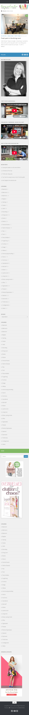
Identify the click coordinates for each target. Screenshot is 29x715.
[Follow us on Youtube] (25, 54)
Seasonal (4, 295)
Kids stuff (4, 266)
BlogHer (4, 199)
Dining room (10, 36)
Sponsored (4, 298)
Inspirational (5, 263)
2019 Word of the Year (7, 170)
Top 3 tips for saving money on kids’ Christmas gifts (13, 177)
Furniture (4, 244)
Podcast (4, 289)
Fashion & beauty (6, 227)
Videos (3, 308)
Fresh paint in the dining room (11, 38)
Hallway (4, 250)
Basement (4, 189)
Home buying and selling (7, 253)
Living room (4, 276)
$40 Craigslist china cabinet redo (9, 180)
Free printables (5, 237)
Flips (3, 231)
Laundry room (5, 273)
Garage (3, 247)
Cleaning (4, 202)
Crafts (3, 208)
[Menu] (27, 1)
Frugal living (5, 240)
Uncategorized (5, 305)
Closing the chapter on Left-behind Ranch (11, 167)
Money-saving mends (7, 279)
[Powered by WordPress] (9, 707)
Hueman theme (21, 707)
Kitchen (4, 269)
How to (3, 256)
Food (3, 234)
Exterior (4, 221)
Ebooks (4, 218)
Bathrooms (4, 192)
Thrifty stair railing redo (7, 174)
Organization (5, 285)
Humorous (4, 260)
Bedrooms (4, 195)
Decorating (4, 36)
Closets (4, 205)
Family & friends (5, 224)
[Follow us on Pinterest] (27, 54)
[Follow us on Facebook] (22, 54)
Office (3, 282)
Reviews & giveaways (7, 292)
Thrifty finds (17, 36)
